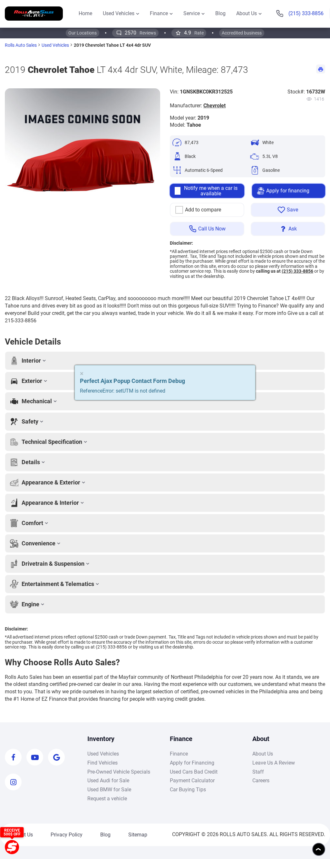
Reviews (140, 33)
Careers (260, 780)
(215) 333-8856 (297, 271)
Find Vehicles (102, 763)
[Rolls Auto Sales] (34, 13)
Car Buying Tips (188, 789)
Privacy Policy (66, 835)
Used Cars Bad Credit (194, 772)
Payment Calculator (192, 780)
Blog (105, 835)
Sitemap (137, 835)
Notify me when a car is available (211, 191)
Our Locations (82, 32)
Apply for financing (287, 191)
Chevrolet (214, 105)
